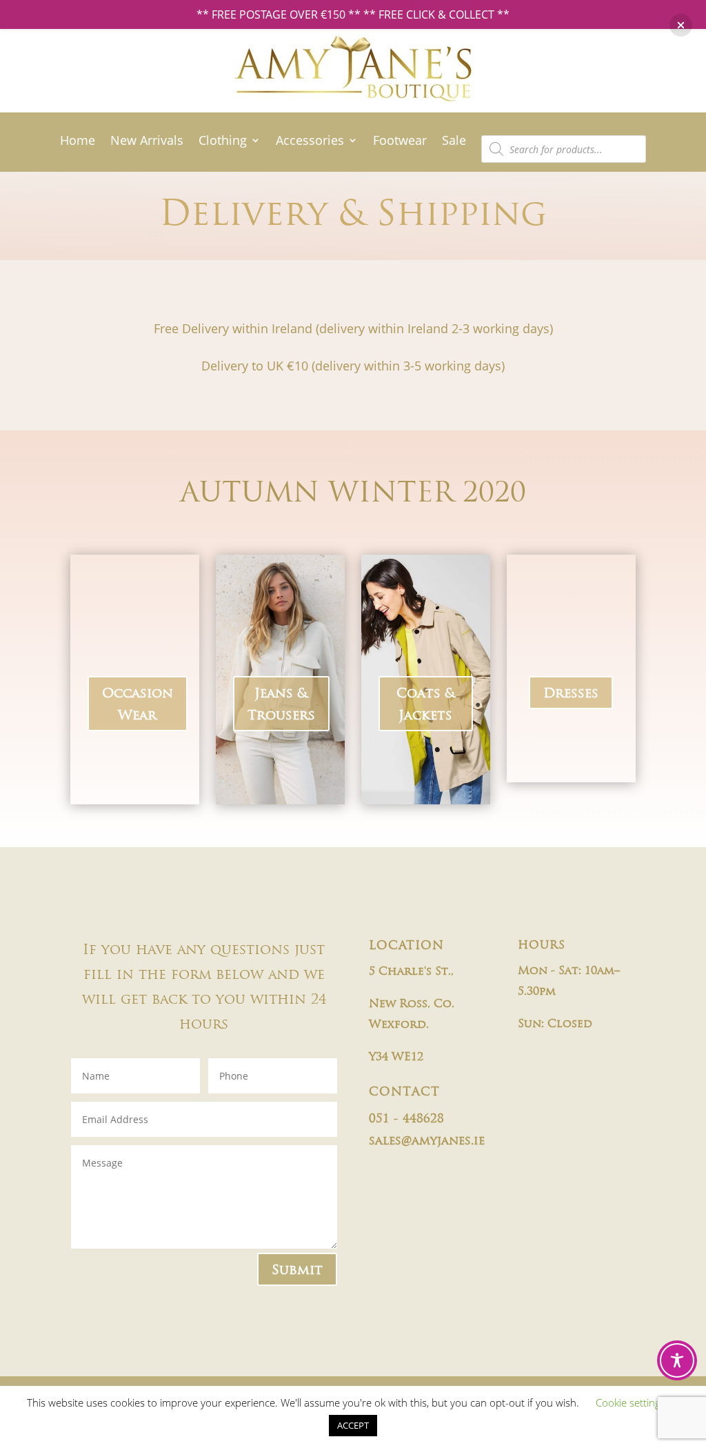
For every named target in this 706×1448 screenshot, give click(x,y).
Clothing (223, 141)
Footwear (400, 141)
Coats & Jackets (425, 703)
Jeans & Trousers (281, 703)
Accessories (310, 141)
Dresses (570, 692)
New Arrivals (146, 141)
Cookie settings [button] (630, 1402)
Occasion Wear (137, 703)
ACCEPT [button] (353, 1425)
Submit (297, 1269)
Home (77, 141)
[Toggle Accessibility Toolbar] (677, 1360)
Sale (454, 141)
